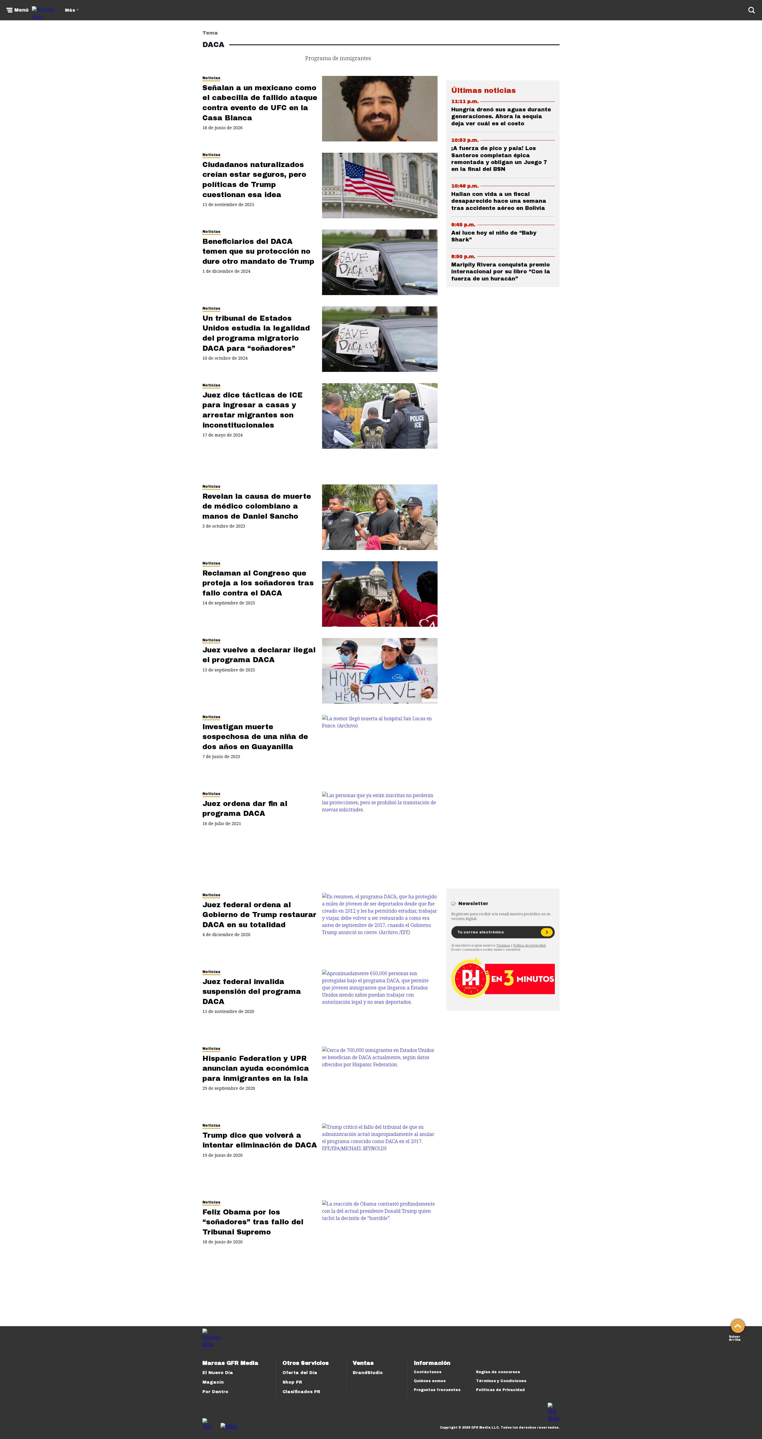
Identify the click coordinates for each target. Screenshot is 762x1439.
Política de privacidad (529, 945)
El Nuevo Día (217, 1373)
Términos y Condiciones (501, 1381)
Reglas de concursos (498, 1372)
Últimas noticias (483, 90)
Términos (503, 945)
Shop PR (292, 1382)
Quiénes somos (430, 1381)
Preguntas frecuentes (437, 1390)
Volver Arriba (735, 1337)
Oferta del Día (299, 1373)
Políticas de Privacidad (500, 1390)
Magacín (213, 1382)
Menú (21, 10)
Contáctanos (427, 1372)
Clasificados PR (301, 1392)
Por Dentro (215, 1392)
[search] (751, 10)
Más (70, 10)
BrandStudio (368, 1373)
